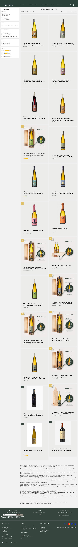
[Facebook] (38, 515)
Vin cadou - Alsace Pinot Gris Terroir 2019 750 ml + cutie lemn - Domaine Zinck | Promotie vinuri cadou (34, 341)
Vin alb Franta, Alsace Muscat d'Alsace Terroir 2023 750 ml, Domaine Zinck (33, 304)
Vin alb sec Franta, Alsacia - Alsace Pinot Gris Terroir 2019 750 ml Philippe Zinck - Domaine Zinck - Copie (34, 378)
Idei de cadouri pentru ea (7, 538)
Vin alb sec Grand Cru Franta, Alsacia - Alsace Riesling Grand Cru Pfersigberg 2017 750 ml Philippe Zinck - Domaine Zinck (33, 192)
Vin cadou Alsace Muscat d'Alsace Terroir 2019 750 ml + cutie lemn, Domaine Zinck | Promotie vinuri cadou (34, 154)
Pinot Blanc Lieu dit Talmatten (33, 450)
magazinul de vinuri (25, 503)
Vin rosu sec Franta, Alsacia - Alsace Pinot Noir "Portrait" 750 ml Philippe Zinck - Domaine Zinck (34, 117)
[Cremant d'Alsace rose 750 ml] (34, 214)
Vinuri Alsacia (4, 16)
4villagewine (5, 31)
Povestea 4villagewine (6, 525)
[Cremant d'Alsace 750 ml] (62, 213)
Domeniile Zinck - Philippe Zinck (9, 36)
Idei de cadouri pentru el (7, 536)
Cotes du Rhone (5, 15)
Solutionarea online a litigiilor (26, 536)
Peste (4, 50)
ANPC (22, 538)
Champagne (4, 12)
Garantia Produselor (25, 535)
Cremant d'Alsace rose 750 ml (33, 230)
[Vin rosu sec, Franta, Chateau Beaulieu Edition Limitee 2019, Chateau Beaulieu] (62, 433)
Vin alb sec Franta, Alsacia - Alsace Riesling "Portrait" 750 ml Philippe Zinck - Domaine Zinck (33, 44)
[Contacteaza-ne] (71, 5)
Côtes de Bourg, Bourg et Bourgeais (10, 25)
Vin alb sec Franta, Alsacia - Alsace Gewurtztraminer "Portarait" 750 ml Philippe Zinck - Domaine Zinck (62, 80)
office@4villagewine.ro (66, 515)
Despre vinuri (4, 531)
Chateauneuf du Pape (6, 14)
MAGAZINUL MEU (6, 523)
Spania (43, 493)
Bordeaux (3, 11)
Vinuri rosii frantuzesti (6, 19)
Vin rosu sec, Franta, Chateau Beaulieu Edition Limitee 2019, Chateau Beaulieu (61, 449)
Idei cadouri (5, 534)
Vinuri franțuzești (5, 18)
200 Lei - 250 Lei (6, 44)
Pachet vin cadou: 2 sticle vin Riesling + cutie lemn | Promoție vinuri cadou (62, 266)
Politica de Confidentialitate (14, 517)
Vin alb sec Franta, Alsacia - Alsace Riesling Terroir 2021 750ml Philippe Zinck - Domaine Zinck (63, 119)
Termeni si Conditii (5, 527)
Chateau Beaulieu (6, 33)
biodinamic (45, 495)
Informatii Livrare (24, 532)
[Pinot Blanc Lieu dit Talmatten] (34, 435)
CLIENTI (22, 523)
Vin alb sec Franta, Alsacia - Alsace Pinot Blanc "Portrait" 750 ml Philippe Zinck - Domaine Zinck (34, 80)
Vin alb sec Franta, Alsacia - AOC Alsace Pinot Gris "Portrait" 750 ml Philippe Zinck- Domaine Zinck (63, 44)
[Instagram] (40, 515)
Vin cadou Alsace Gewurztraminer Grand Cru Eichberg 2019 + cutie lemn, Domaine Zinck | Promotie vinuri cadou (63, 303)
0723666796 (65, 514)
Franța (51, 465)
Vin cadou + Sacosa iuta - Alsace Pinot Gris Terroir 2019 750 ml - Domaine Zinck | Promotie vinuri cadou (62, 413)
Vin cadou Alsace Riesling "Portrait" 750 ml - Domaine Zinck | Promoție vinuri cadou (34, 268)
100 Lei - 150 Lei (6, 43)
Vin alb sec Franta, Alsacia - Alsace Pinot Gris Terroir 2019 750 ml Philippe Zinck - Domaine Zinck (63, 156)
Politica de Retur (24, 533)
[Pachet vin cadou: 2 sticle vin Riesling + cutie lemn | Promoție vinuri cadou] (62, 249)
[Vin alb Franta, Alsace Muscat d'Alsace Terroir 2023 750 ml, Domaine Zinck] (34, 288)
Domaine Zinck (6, 34)
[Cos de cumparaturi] (73, 5)
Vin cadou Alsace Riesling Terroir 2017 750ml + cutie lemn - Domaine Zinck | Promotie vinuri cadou (62, 376)
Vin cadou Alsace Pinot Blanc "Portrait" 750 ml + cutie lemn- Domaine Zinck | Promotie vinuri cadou (62, 339)
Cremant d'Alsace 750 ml (60, 228)
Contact (3, 530)
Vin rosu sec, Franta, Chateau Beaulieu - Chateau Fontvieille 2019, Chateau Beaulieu (33, 414)
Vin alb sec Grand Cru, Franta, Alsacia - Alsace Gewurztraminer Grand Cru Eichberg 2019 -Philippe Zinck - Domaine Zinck (63, 192)
